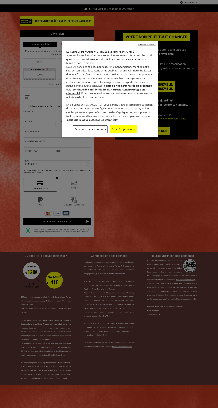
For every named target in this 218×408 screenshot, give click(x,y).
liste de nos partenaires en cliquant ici (129, 85)
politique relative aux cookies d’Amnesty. (92, 120)
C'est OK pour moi (123, 129)
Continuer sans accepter (147, 45)
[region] (110, 89)
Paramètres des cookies (90, 129)
